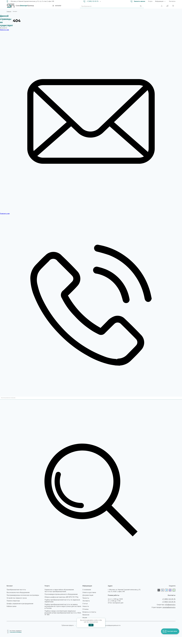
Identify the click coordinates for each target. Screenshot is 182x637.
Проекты (85, 598)
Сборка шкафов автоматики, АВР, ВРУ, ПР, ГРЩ (61, 597)
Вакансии (85, 615)
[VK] (162, 590)
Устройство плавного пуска (17, 598)
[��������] (164, 1)
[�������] (173, 5)
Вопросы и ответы (89, 612)
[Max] (170, 590)
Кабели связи (11, 606)
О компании (86, 590)
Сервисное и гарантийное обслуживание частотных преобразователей (59, 590)
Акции (84, 617)
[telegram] (166, 590)
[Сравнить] (167, 5)
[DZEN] (158, 590)
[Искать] (140, 6)
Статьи (85, 603)
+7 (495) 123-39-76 (92, 1)
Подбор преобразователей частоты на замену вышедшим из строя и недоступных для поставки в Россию (63, 606)
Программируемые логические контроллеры (23, 595)
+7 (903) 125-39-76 (168, 602)
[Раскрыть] (100, 1)
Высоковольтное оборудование (18, 592)
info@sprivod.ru (170, 605)
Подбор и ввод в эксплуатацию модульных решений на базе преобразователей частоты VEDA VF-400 (63, 613)
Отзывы (85, 609)
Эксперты (86, 601)
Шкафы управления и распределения (20, 603)
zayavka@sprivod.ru (168, 607)
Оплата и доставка (89, 592)
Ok (91, 625)
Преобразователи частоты (16, 590)
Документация (87, 595)
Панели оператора (13, 601)
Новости (85, 606)
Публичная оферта (67, 625)
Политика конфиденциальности (110, 625)
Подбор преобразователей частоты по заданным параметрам (62, 601)
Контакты (172, 1)
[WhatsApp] (174, 590)
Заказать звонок (139, 1)
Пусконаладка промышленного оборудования (61, 594)
